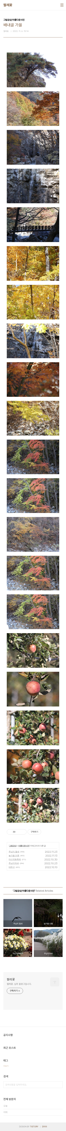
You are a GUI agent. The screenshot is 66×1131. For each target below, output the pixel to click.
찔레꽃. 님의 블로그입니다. (19, 984)
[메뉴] (62, 5)
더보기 (5, 1066)
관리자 (44, 1126)
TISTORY (34, 1126)
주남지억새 (14, 863)
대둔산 (12, 867)
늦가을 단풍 (14, 855)
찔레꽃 (7, 5)
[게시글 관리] (23, 831)
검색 (59, 1084)
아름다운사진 (23, 845)
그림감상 (12, 845)
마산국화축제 (15, 859)
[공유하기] (18, 831)
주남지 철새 (14, 851)
